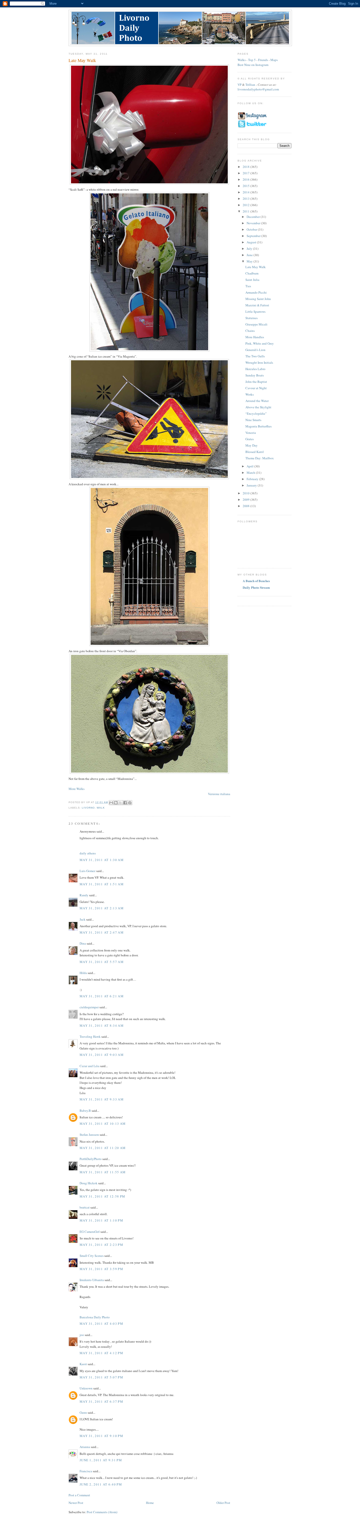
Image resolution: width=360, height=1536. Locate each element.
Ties (248, 286)
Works (249, 394)
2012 (246, 205)
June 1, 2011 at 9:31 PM (101, 1460)
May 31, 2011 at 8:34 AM (102, 1025)
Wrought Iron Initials (259, 362)
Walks (242, 60)
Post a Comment (79, 1495)
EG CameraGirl (90, 1231)
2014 (246, 192)
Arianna (85, 1447)
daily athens (88, 853)
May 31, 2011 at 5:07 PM (101, 1377)
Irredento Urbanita (92, 1280)
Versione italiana (219, 794)
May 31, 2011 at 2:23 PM (101, 1244)
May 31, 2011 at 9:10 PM (101, 1436)
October (252, 229)
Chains (250, 330)
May (250, 261)
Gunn (83, 1412)
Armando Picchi (256, 292)
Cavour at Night (256, 388)
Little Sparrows (255, 311)
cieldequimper (89, 1007)
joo (82, 1335)
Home (150, 1502)
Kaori (83, 1364)
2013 (246, 198)
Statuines (251, 318)
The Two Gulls (255, 356)
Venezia (250, 432)
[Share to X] (120, 802)
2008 (246, 506)
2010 (246, 493)
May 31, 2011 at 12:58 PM (102, 1196)
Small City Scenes (92, 1255)
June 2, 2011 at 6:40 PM (101, 1484)
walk (101, 807)
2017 (246, 173)
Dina (83, 943)
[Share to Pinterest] (129, 802)
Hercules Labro (255, 369)
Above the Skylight (258, 407)
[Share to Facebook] (125, 802)
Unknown (86, 1388)
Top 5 (252, 60)
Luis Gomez (88, 871)
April (250, 466)
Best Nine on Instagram (253, 64)
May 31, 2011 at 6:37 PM (101, 1401)
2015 (246, 186)
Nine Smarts (253, 420)
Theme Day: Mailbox (259, 458)
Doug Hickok (88, 1183)
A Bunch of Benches (256, 580)
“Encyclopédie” (256, 413)
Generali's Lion (255, 350)
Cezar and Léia (89, 1066)
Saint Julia (252, 279)
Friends (263, 60)
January (252, 485)
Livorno (88, 807)
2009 (246, 499)
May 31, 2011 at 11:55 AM (103, 1172)
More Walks (76, 789)
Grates (249, 439)
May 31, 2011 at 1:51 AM (102, 884)
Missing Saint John (258, 299)
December (254, 216)
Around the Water (257, 401)
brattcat (85, 1207)
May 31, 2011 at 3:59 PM (101, 1269)
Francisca (86, 1471)
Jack (82, 919)
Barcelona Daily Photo (95, 1317)
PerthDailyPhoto (91, 1159)
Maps (274, 60)
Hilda (83, 973)
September (254, 236)
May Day (251, 445)
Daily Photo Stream (256, 587)
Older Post (223, 1502)
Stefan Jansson (89, 1134)
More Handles (254, 337)
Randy (84, 895)
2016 (246, 179)
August (252, 242)
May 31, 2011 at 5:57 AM (102, 962)
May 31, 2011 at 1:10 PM (101, 1220)
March (251, 472)
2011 (246, 211)
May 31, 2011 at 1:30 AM (102, 860)
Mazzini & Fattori (257, 305)
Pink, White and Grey (259, 343)
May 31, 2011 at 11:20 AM (103, 1148)
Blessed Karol (254, 452)
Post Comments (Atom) (102, 1512)
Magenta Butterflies (258, 426)
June (250, 255)
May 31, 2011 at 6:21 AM (102, 996)
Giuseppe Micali (256, 324)
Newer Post (76, 1502)
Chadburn (252, 273)
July (250, 248)
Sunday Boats (254, 375)
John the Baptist (256, 381)
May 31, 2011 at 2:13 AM (102, 908)
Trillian (250, 84)
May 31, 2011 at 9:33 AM (102, 1099)
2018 (246, 166)
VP (239, 84)
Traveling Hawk (90, 1036)
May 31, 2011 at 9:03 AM (102, 1054)
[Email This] (111, 802)
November (254, 223)
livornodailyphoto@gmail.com (258, 89)
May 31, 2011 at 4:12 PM (101, 1353)
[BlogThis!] (115, 802)
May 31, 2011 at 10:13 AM (103, 1123)
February (253, 479)
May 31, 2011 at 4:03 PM (101, 1323)
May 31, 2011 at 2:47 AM (102, 932)
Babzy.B (85, 1110)
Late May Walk (255, 267)
